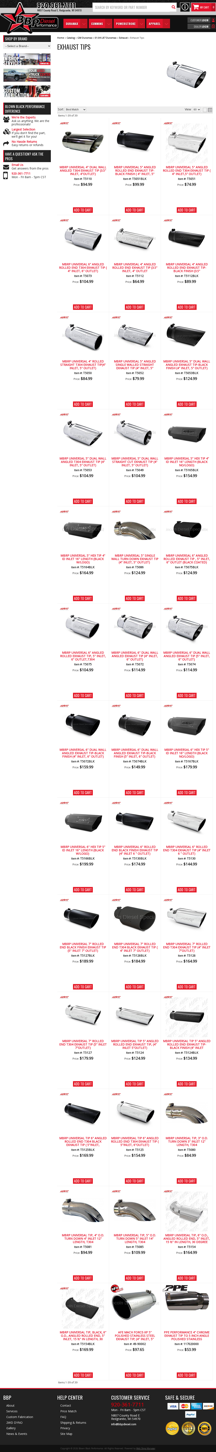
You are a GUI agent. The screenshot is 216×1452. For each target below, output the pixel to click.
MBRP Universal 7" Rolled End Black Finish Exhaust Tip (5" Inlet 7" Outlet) (83, 947)
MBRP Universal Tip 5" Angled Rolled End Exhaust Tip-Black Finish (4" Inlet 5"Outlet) (187, 1044)
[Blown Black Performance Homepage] (29, 18)
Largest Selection (23, 129)
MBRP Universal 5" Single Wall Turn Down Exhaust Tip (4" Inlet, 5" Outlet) (134, 559)
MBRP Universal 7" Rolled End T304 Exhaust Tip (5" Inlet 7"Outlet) (83, 1044)
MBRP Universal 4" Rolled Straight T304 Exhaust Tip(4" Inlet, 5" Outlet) (83, 365)
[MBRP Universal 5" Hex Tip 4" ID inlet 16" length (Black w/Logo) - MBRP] (83, 512)
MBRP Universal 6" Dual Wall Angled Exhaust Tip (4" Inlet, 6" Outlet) (134, 656)
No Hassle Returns (24, 142)
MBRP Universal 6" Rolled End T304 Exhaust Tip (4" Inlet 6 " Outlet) (187, 850)
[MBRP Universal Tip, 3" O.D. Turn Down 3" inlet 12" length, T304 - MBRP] (186, 1094)
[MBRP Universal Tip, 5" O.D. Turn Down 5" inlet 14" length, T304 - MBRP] (135, 1191)
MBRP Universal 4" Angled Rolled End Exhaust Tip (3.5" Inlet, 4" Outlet (134, 268)
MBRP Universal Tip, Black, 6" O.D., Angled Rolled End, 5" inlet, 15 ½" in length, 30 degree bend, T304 (83, 1336)
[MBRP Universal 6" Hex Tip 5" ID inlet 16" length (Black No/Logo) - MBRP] (186, 706)
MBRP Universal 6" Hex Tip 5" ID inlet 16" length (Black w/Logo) (83, 850)
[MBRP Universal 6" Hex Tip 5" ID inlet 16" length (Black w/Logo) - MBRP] (83, 803)
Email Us (17, 165)
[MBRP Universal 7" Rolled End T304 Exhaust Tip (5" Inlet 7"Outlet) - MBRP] (83, 997)
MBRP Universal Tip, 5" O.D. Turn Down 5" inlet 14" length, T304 (135, 1239)
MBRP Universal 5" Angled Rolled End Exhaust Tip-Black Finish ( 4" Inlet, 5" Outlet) (135, 170)
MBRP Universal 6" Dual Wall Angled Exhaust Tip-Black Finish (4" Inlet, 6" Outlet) (82, 753)
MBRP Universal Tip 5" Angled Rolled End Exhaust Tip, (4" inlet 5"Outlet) (135, 1044)
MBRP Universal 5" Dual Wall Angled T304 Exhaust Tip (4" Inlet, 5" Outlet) (82, 462)
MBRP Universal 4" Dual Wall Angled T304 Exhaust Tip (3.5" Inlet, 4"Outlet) (82, 170)
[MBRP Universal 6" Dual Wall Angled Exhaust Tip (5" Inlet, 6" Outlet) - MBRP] (186, 609)
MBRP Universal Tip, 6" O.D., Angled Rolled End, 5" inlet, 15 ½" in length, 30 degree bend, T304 (186, 1239)
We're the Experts (24, 117)
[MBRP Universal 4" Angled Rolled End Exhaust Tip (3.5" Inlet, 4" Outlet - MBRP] (135, 220)
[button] (134, 7)
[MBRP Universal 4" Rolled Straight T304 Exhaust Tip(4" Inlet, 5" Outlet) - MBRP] (83, 318)
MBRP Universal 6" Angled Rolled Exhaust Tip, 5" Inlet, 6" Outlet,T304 (83, 656)
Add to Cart (83, 210)
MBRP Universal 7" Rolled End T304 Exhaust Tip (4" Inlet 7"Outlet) (187, 947)
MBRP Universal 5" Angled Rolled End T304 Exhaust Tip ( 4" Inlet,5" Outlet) (187, 170)
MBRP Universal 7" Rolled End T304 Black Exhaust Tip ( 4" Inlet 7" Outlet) (135, 947)
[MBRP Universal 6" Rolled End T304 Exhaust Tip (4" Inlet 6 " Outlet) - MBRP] (186, 803)
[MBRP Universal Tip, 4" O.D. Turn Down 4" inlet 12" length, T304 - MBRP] (83, 1191)
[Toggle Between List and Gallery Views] (207, 110)
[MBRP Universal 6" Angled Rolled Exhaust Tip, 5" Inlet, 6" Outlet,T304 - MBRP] (83, 609)
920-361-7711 (21, 173)
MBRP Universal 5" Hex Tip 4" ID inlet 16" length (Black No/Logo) (186, 462)
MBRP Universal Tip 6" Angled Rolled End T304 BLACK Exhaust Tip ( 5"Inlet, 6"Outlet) (83, 1141)
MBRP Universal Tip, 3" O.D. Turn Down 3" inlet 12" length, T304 (187, 1141)
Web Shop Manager (145, 1448)
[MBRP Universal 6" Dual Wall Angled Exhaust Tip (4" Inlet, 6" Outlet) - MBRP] (135, 609)
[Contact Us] (185, 7)
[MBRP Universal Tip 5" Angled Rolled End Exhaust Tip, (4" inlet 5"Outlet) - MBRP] (135, 997)
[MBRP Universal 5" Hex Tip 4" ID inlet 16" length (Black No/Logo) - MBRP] (186, 415)
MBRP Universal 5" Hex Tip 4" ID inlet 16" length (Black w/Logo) (83, 559)
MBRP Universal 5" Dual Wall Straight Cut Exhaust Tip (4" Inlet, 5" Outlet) (134, 462)
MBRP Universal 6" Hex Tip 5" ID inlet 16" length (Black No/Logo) (186, 753)
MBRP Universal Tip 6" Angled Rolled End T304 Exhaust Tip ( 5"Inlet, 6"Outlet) (135, 1141)
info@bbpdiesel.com (123, 1424)
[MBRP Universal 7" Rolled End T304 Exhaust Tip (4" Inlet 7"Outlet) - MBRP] (186, 900)
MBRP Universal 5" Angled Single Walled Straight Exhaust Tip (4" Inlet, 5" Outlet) (135, 365)
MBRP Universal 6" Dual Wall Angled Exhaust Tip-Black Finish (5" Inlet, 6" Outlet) (134, 753)
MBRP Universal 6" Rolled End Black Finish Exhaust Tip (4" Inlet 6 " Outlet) (135, 850)
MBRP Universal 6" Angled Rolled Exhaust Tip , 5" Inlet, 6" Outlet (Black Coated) (186, 559)
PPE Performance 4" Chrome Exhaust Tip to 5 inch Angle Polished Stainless (186, 1336)
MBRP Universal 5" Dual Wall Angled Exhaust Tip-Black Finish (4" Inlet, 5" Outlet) (186, 365)
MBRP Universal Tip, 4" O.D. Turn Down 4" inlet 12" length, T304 (83, 1239)
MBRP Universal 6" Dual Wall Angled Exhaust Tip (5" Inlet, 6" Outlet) (186, 656)
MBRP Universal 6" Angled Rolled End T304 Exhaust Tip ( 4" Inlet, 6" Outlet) (83, 268)
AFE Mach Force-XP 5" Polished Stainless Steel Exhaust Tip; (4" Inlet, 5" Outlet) (135, 1336)
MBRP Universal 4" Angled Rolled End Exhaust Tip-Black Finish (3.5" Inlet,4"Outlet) (187, 268)
